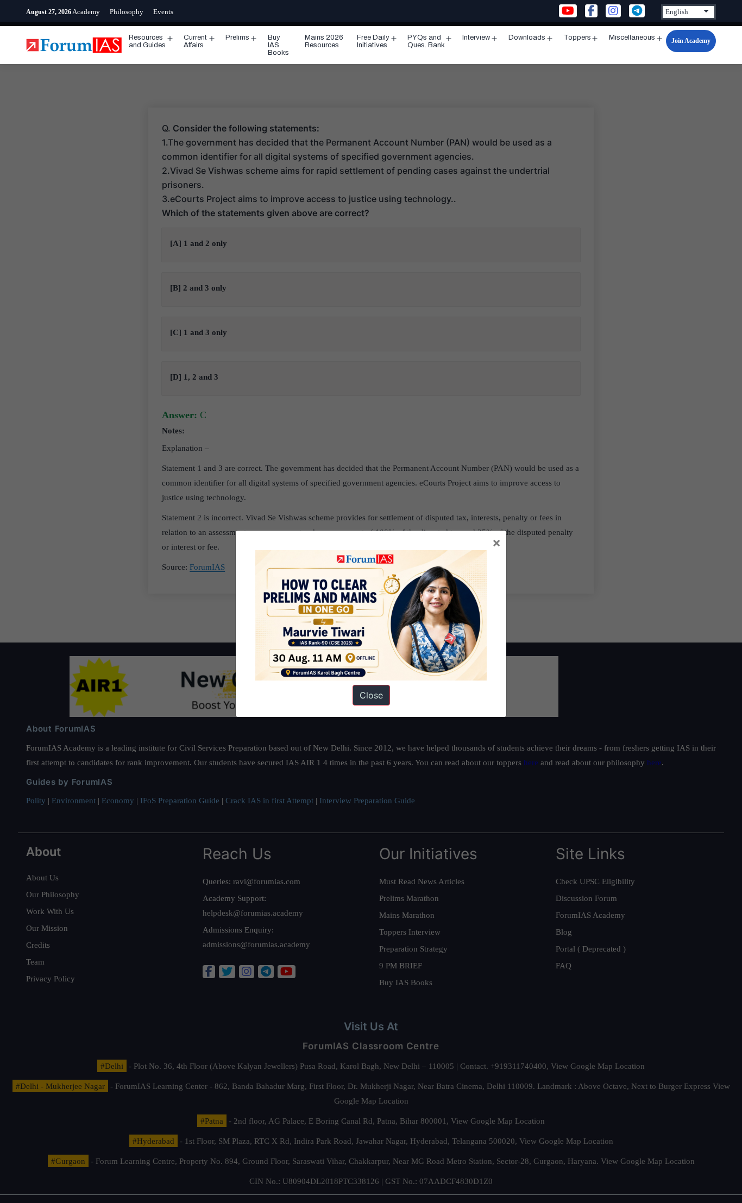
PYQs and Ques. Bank (426, 41)
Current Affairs (195, 41)
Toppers (577, 37)
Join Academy (690, 41)
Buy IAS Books (278, 45)
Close (371, 695)
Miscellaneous (632, 37)
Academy (86, 12)
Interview (476, 37)
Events (163, 12)
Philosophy (126, 12)
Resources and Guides (147, 41)
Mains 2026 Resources (324, 41)
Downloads (526, 37)
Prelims (237, 37)
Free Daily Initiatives (373, 41)
